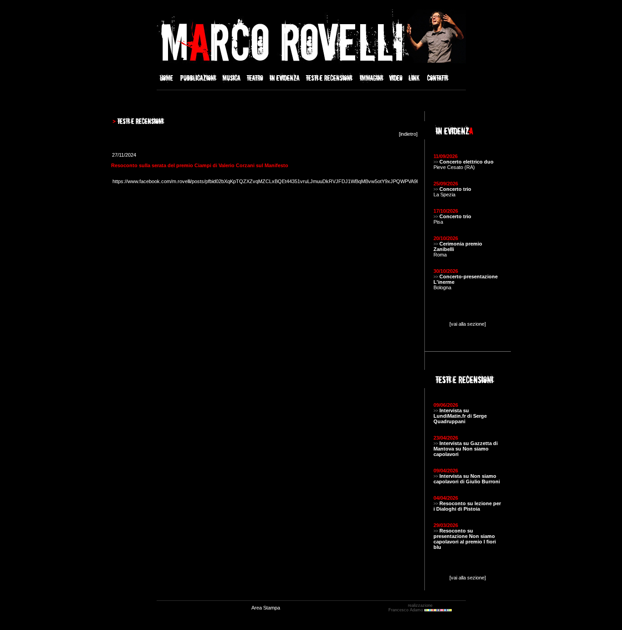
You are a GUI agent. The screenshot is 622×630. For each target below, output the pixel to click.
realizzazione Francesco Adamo (410, 607)
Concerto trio (455, 189)
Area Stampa (265, 607)
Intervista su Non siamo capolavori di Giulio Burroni (466, 478)
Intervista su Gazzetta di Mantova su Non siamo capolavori (465, 448)
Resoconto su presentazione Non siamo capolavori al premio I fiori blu (464, 539)
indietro (408, 134)
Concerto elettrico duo (466, 161)
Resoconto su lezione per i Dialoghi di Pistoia (467, 506)
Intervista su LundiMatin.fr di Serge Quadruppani (460, 416)
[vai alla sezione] (467, 324)
